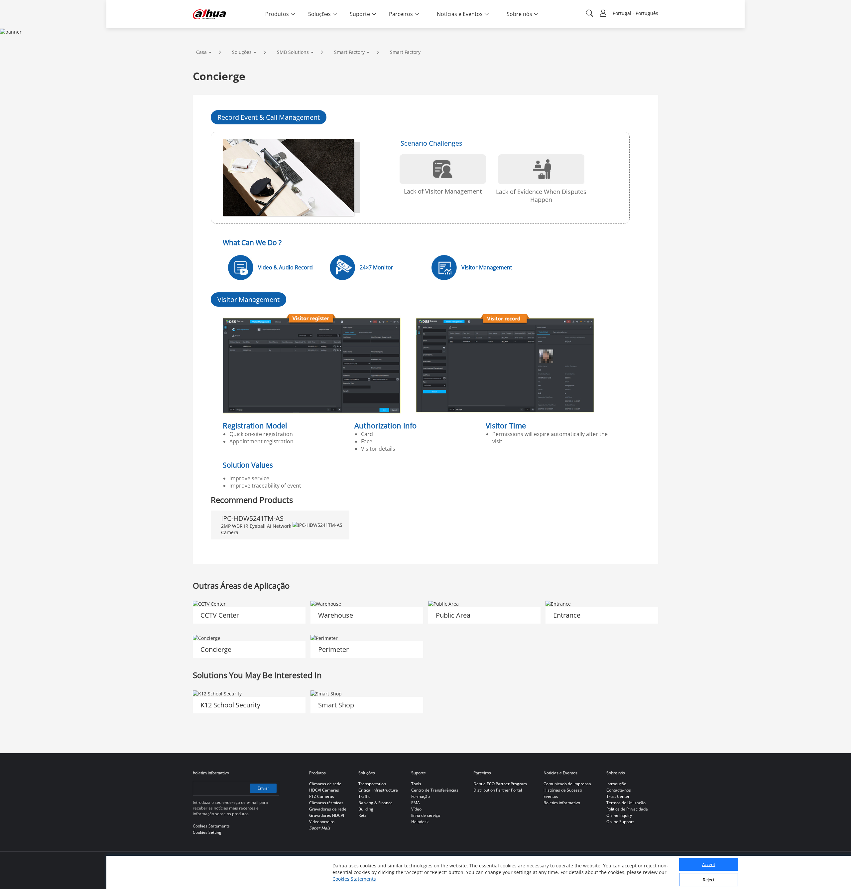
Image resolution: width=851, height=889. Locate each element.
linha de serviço (425, 815)
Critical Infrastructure (378, 790)
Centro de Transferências (434, 790)
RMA (415, 803)
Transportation (372, 784)
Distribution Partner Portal (497, 790)
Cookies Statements (354, 879)
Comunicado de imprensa (567, 784)
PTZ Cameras (321, 796)
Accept (708, 865)
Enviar (263, 788)
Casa (201, 52)
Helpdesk (419, 821)
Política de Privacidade (627, 809)
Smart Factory (349, 52)
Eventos (551, 796)
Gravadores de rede (327, 809)
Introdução (616, 784)
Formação (420, 796)
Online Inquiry (619, 815)
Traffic (364, 796)
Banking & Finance (375, 803)
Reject (709, 880)
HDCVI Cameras (324, 790)
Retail (363, 815)
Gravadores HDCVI (326, 815)
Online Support (620, 821)
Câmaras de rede (325, 784)
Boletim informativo (562, 803)
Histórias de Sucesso (563, 790)
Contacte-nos (618, 790)
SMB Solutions (293, 52)
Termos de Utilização (626, 803)
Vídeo (416, 809)
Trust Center (618, 796)
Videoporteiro (321, 821)
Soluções (242, 52)
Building (365, 809)
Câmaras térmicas (326, 803)
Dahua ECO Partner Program (500, 784)
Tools (416, 784)
